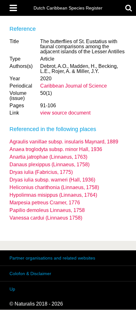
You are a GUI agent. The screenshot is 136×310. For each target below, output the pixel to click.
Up (12, 289)
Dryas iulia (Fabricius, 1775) (41, 172)
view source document (65, 112)
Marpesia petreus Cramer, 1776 (44, 202)
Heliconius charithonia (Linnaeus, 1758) (54, 187)
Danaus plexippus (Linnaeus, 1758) (49, 164)
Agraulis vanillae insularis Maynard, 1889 (63, 141)
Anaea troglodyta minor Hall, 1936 (55, 149)
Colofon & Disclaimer (30, 273)
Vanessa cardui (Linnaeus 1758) (45, 218)
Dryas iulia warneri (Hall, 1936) (52, 179)
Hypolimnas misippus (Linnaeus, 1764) (53, 195)
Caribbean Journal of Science (73, 86)
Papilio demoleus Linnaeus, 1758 (47, 210)
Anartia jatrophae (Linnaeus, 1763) (48, 157)
